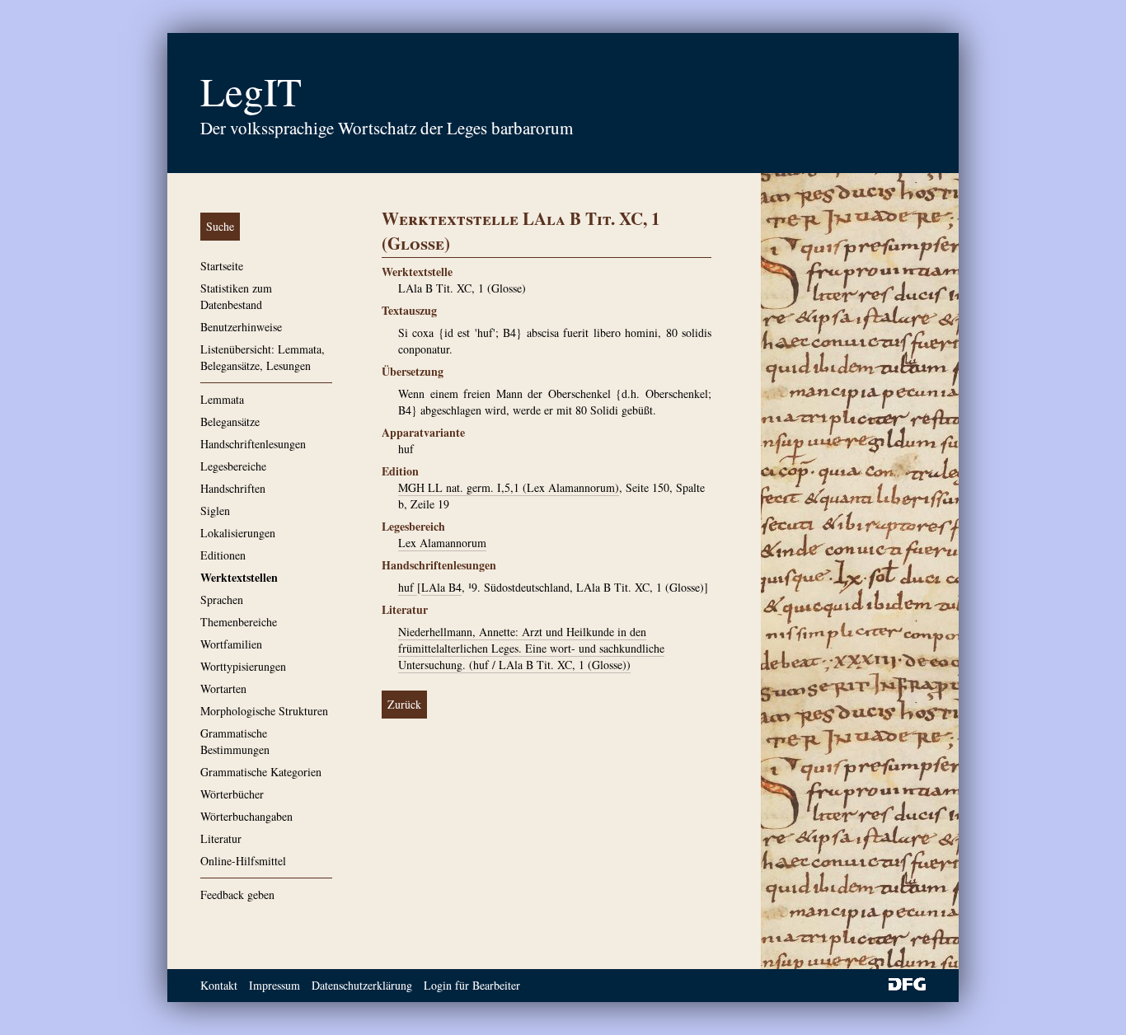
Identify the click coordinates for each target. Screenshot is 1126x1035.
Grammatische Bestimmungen (235, 741)
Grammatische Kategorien (260, 772)
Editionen (223, 555)
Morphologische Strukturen (264, 711)
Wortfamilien (231, 644)
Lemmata (222, 399)
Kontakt (218, 985)
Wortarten (223, 688)
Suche (220, 226)
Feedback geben (237, 894)
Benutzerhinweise (241, 327)
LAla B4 (441, 587)
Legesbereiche (233, 466)
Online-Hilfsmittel (243, 861)
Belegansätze (230, 421)
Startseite (221, 266)
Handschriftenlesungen (253, 444)
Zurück (404, 704)
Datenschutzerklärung (362, 985)
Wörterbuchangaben (246, 816)
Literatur (221, 838)
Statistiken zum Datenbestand (236, 296)
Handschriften (232, 488)
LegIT (251, 90)
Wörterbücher (232, 794)
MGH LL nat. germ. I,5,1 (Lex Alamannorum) (508, 487)
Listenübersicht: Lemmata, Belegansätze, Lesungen (262, 357)
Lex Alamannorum (442, 542)
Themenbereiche (238, 622)
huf (407, 587)
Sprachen (221, 599)
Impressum (274, 985)
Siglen (215, 510)
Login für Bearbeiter (472, 985)
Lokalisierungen (237, 533)
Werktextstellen (239, 577)
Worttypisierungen (243, 666)
